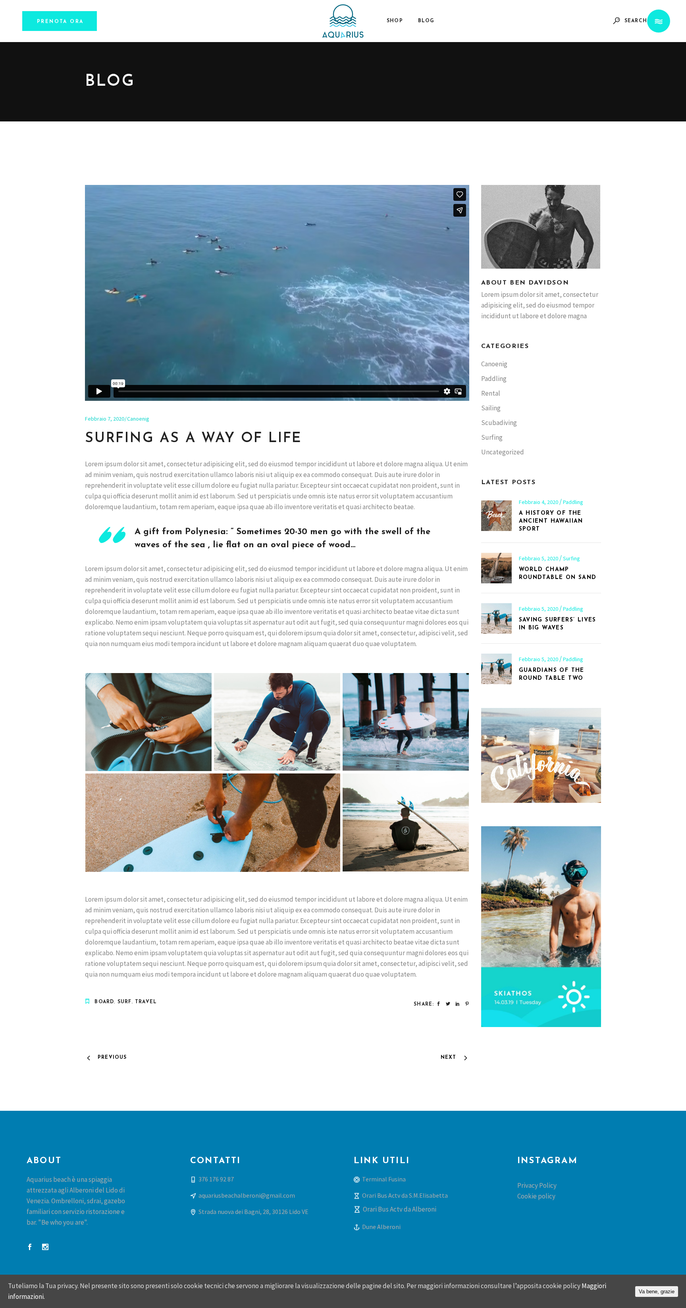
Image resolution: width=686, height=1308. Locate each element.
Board (104, 1002)
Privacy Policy (537, 1185)
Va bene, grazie (656, 1292)
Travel (146, 1002)
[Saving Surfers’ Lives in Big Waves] (496, 618)
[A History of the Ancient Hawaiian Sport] (496, 515)
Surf (125, 1002)
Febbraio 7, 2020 (104, 418)
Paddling (494, 378)
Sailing (491, 408)
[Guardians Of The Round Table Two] (496, 669)
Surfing (492, 437)
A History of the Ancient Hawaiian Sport (551, 521)
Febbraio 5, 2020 (539, 558)
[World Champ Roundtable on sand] (496, 568)
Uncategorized (502, 452)
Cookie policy (536, 1196)
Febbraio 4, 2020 (539, 502)
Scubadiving (499, 422)
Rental (490, 393)
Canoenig (138, 418)
